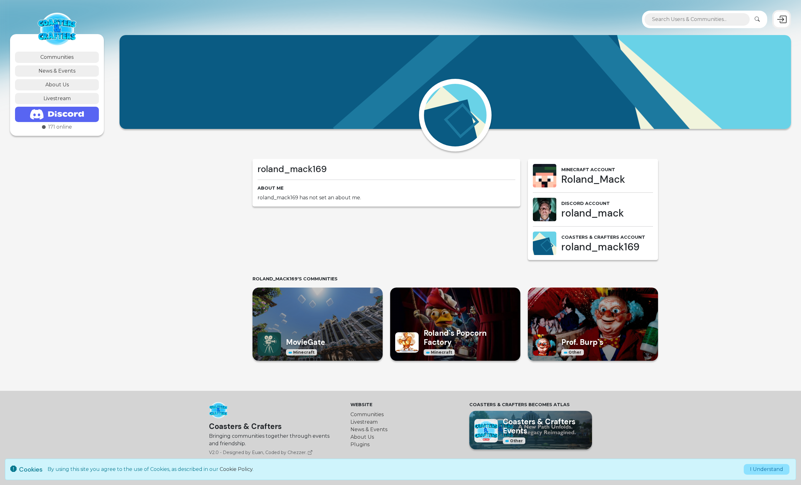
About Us (57, 85)
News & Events (56, 71)
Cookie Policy (236, 469)
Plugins (360, 444)
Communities (57, 57)
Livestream (57, 98)
